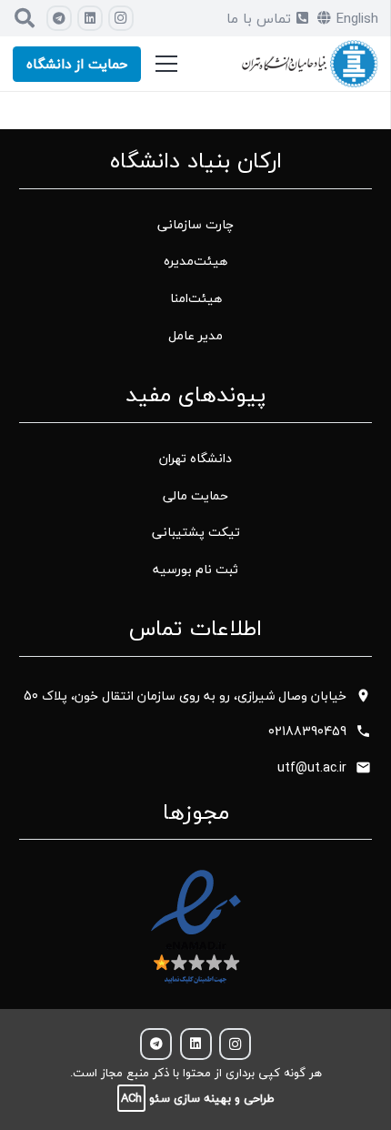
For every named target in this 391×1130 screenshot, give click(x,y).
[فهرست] (166, 63)
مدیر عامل (195, 335)
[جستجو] (24, 18)
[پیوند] (309, 64)
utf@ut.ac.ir (311, 767)
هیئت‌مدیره (195, 260)
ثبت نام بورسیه (195, 569)
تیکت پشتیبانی (196, 531)
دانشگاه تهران (195, 458)
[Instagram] (121, 18)
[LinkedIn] (90, 18)
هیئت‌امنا (196, 298)
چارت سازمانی (195, 224)
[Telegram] (59, 18)
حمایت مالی (195, 495)
